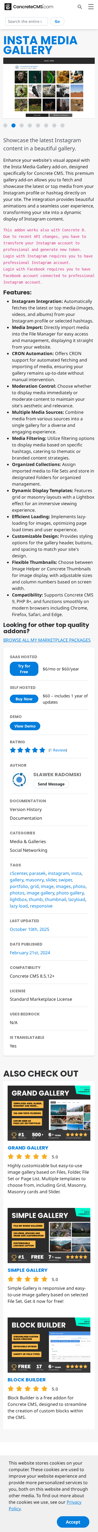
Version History (26, 809)
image (47, 886)
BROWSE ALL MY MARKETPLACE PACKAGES (47, 640)
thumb (36, 899)
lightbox (18, 899)
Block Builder (27, 1379)
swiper (65, 880)
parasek (37, 873)
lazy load (19, 906)
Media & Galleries (28, 841)
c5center (18, 873)
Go (57, 21)
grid (34, 886)
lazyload (76, 899)
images (63, 886)
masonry (35, 880)
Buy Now (24, 698)
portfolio (19, 886)
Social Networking (28, 850)
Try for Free (24, 668)
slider (51, 880)
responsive (41, 906)
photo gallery (70, 893)
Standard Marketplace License (41, 999)
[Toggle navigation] (91, 7)
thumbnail (55, 899)
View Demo (25, 726)
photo (79, 886)
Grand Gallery (28, 1147)
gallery (16, 880)
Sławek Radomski (57, 774)
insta (76, 873)
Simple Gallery (28, 1270)
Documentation (26, 818)
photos (17, 893)
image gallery (40, 893)
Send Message (51, 784)
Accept (73, 1522)
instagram (58, 873)
